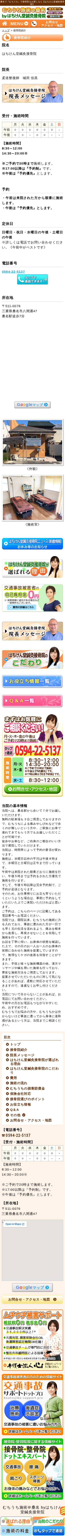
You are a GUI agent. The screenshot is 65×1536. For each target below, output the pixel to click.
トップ (6, 30)
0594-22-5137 (18, 1135)
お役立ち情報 (20, 1104)
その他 (15, 1115)
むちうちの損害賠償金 (27, 1088)
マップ (30, 404)
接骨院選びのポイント (27, 1099)
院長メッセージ (22, 1055)
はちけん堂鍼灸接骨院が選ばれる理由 (34, 1062)
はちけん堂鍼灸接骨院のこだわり (34, 1070)
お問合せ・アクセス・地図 (31, 1120)
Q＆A (14, 1109)
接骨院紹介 (19, 1050)
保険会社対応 (20, 1093)
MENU (17, 23)
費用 (13, 1078)
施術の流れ (19, 1083)
